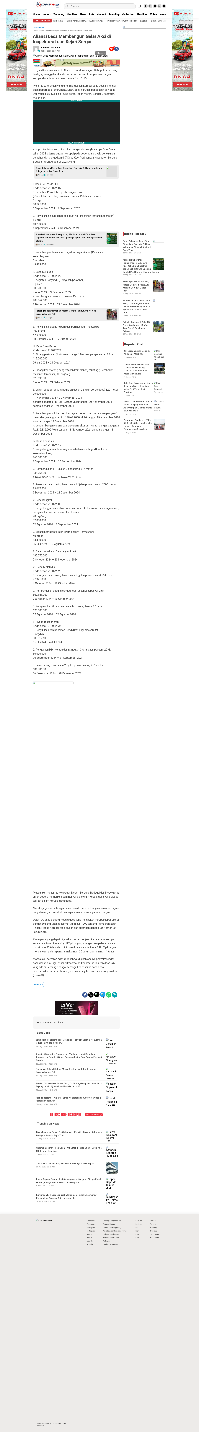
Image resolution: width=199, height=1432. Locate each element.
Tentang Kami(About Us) (112, 1221)
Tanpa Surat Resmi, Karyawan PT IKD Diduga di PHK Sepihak (66, 1163)
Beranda (153, 1221)
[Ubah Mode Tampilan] (140, 6)
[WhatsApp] (159, 6)
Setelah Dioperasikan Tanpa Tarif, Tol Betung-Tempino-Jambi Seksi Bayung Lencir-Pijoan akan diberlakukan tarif (136, 306)
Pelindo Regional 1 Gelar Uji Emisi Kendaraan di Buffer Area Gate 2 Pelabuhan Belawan (136, 327)
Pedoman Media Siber (111, 1234)
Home (36, 14)
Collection (128, 14)
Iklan (137, 1227)
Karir (137, 1234)
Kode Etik (106, 1241)
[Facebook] (146, 6)
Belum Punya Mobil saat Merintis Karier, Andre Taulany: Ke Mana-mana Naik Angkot (146, 21)
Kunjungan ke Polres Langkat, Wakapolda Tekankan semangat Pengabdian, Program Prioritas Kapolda (66, 1196)
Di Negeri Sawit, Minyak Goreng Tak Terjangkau (88, 21)
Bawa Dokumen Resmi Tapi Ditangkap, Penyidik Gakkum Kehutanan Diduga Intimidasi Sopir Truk (69, 170)
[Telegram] (164, 6)
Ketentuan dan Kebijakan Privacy (115, 1231)
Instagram (91, 1227)
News (83, 14)
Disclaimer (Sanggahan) (112, 1227)
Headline (72, 14)
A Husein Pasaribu (50, 47)
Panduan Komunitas (110, 1244)
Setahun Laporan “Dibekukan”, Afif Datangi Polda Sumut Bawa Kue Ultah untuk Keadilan (69, 1149)
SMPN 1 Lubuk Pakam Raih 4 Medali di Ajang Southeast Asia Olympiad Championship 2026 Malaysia (137, 406)
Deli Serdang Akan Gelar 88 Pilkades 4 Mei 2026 (136, 352)
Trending (58, 14)
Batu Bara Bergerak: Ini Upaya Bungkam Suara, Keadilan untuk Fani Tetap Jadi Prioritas (138, 388)
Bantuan (139, 1221)
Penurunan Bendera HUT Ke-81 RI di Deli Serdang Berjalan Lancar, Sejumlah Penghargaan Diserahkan (137, 425)
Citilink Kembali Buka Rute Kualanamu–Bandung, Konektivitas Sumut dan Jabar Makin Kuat (136, 369)
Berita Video (154, 1234)
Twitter (89, 1234)
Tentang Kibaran (109, 1224)
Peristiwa (38, 984)
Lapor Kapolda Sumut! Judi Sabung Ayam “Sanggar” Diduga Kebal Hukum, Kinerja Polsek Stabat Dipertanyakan (68, 1181)
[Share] (116, 49)
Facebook (90, 1221)
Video (153, 14)
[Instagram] (150, 6)
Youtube (90, 1241)
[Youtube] (155, 6)
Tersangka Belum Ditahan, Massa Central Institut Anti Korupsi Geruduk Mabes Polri (66, 312)
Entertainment (97, 14)
